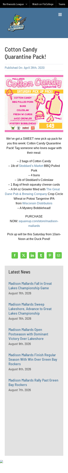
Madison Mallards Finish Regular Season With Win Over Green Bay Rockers (32, 359)
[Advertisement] (36, 432)
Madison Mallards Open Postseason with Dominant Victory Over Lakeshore (28, 334)
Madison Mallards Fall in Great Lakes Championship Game (30, 285)
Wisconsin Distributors (37, 203)
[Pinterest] (50, 255)
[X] (23, 255)
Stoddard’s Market (31, 165)
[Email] (58, 255)
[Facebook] (15, 255)
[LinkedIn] (32, 255)
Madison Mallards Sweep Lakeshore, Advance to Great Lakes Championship (30, 308)
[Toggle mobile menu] (60, 14)
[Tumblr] (41, 255)
